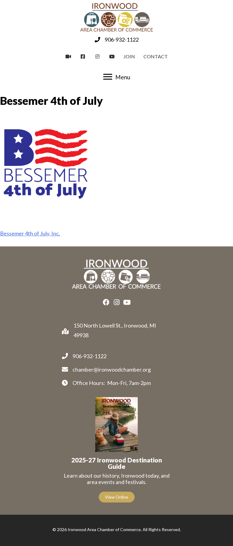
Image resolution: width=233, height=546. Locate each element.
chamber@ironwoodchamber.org (112, 369)
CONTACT (156, 56)
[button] (106, 302)
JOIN (129, 56)
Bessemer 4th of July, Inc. (30, 233)
